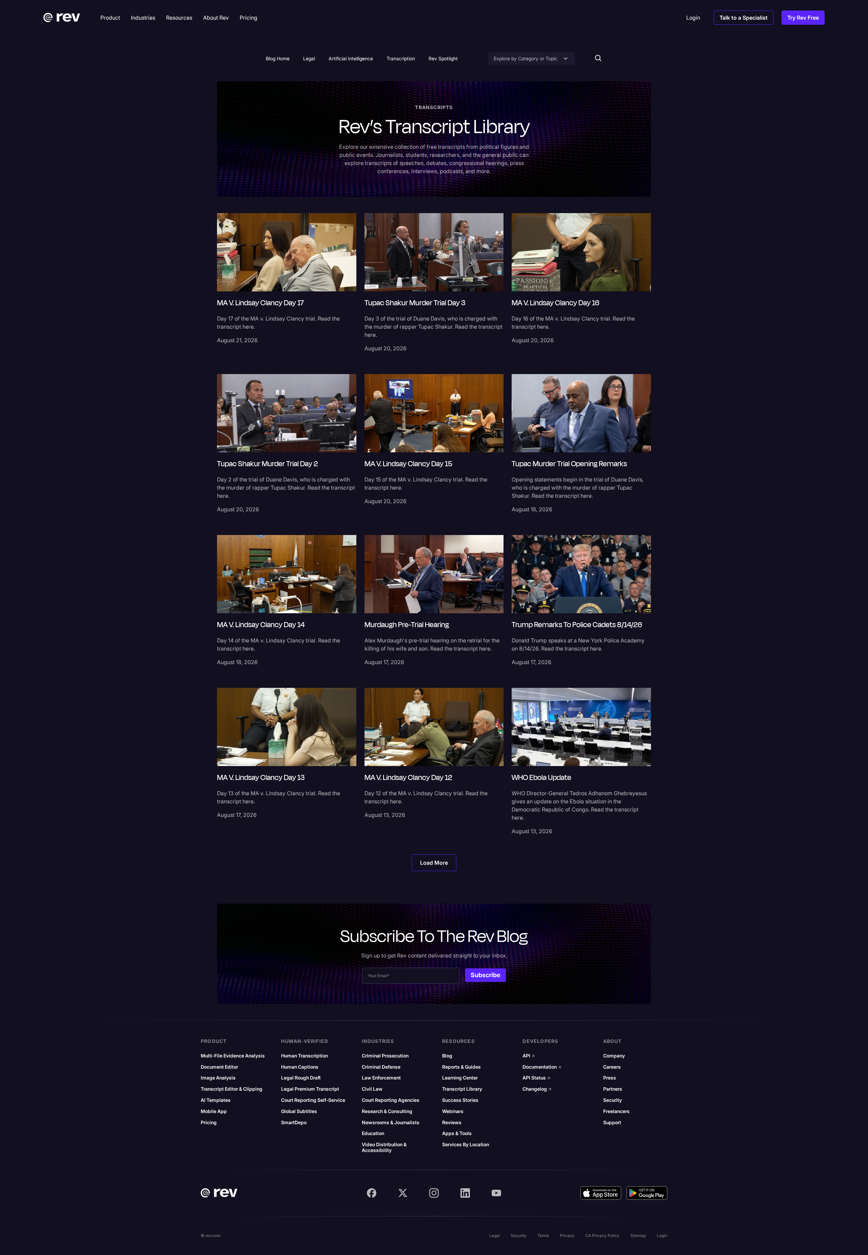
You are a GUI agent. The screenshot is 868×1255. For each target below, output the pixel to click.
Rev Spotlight (443, 58)
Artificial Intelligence (351, 58)
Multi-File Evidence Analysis (233, 1055)
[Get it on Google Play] (647, 1193)
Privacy (567, 1235)
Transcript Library (462, 1089)
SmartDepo (294, 1122)
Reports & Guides (461, 1067)
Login (662, 1235)
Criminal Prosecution (385, 1055)
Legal (309, 58)
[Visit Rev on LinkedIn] (465, 1193)
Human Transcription (304, 1055)
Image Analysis (218, 1078)
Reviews (451, 1122)
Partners (612, 1089)
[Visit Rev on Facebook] (371, 1193)
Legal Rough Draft (301, 1078)
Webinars (452, 1111)
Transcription (401, 58)
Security (612, 1100)
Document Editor (219, 1067)
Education (373, 1133)
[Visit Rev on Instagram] (434, 1193)
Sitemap (638, 1235)
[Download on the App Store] (600, 1193)
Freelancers (616, 1111)
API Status (536, 1078)
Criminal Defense (381, 1067)
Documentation (541, 1067)
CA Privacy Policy (602, 1235)
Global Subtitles (299, 1111)
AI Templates (216, 1100)
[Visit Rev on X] (403, 1193)
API (528, 1055)
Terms (543, 1235)
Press (609, 1078)
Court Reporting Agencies (390, 1100)
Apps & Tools (457, 1133)
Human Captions (299, 1067)
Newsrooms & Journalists (390, 1122)
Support (612, 1122)
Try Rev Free (803, 17)
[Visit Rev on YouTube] (496, 1193)
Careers (612, 1067)
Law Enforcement (381, 1078)
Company (614, 1055)
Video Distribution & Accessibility (384, 1147)
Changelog (537, 1089)
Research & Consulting (387, 1111)
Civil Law (372, 1089)
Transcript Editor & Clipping (231, 1089)
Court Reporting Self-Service (313, 1100)
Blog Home (278, 58)
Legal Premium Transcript (310, 1089)
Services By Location (465, 1144)
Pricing (209, 1122)
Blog (447, 1055)
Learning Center (460, 1078)
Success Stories (460, 1100)
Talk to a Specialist (743, 17)
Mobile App (214, 1111)
